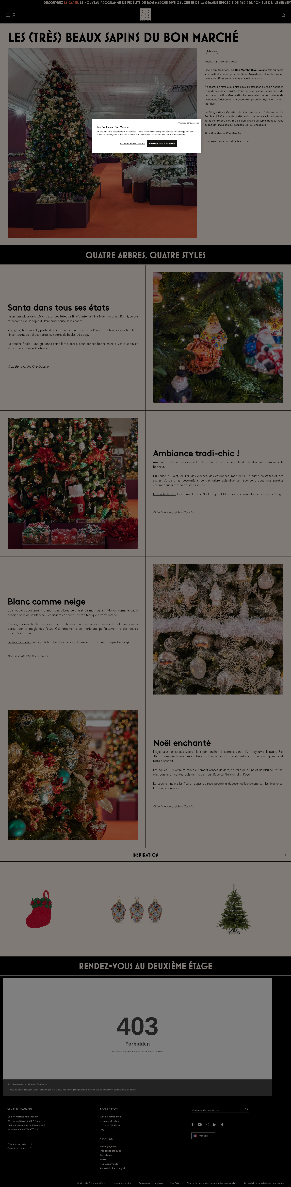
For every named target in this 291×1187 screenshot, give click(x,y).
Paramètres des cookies (132, 143)
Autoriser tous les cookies (162, 144)
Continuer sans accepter (188, 123)
